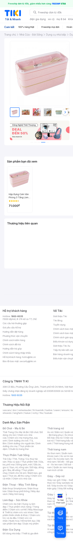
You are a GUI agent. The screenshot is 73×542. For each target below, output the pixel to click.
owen (57, 410)
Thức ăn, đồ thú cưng (19, 475)
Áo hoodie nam (61, 459)
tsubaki (48, 413)
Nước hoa (14, 520)
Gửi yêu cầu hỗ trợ (12, 327)
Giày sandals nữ (65, 483)
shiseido (7, 413)
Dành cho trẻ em (17, 473)
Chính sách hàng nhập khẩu (17, 353)
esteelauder (24, 410)
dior (15, 410)
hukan (27, 413)
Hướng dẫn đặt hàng (13, 331)
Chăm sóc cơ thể (18, 509)
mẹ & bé (61, 19)
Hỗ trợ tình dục (28, 520)
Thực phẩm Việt (29, 461)
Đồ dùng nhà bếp (11, 533)
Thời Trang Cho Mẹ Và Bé (16, 432)
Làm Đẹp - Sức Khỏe (15, 500)
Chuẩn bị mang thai (19, 449)
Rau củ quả (13, 461)
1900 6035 (16, 395)
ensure (65, 410)
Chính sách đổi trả (12, 344)
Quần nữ (68, 432)
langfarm (18, 413)
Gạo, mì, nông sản (19, 467)
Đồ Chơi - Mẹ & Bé (14, 428)
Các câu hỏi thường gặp (15, 323)
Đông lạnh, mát (24, 464)
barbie (49, 410)
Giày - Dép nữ (55, 476)
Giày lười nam (54, 498)
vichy (35, 413)
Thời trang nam (56, 449)
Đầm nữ (59, 432)
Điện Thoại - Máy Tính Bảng (20, 484)
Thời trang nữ (55, 428)
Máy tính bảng (16, 494)
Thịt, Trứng (18, 459)
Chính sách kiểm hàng (14, 340)
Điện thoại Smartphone (14, 488)
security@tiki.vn (28, 361)
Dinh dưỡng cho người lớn (21, 443)
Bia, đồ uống (14, 470)
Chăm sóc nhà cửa (21, 478)
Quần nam (67, 453)
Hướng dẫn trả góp (12, 348)
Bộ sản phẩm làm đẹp (21, 522)
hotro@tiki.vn (29, 357)
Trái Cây (7, 459)
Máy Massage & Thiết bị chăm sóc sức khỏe (23, 511)
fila (41, 413)
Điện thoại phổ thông (19, 491)
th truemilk (38, 410)
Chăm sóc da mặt (12, 504)
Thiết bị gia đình (30, 533)
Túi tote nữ (66, 519)
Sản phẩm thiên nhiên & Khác (21, 514)
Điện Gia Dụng (11, 529)
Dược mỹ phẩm (31, 523)
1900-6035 (17, 316)
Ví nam (50, 529)
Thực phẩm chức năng (19, 506)
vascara (7, 410)
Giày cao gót (53, 480)
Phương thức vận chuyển (15, 336)
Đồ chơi (34, 432)
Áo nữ (50, 432)
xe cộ (51, 19)
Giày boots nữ (59, 485)
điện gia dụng (38, 19)
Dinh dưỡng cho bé (18, 440)
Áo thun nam (53, 453)
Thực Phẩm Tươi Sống (16, 455)
